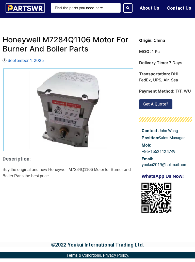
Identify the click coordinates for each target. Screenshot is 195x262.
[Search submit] (128, 8)
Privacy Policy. (116, 255)
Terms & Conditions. (84, 255)
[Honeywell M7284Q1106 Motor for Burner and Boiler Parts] (68, 109)
